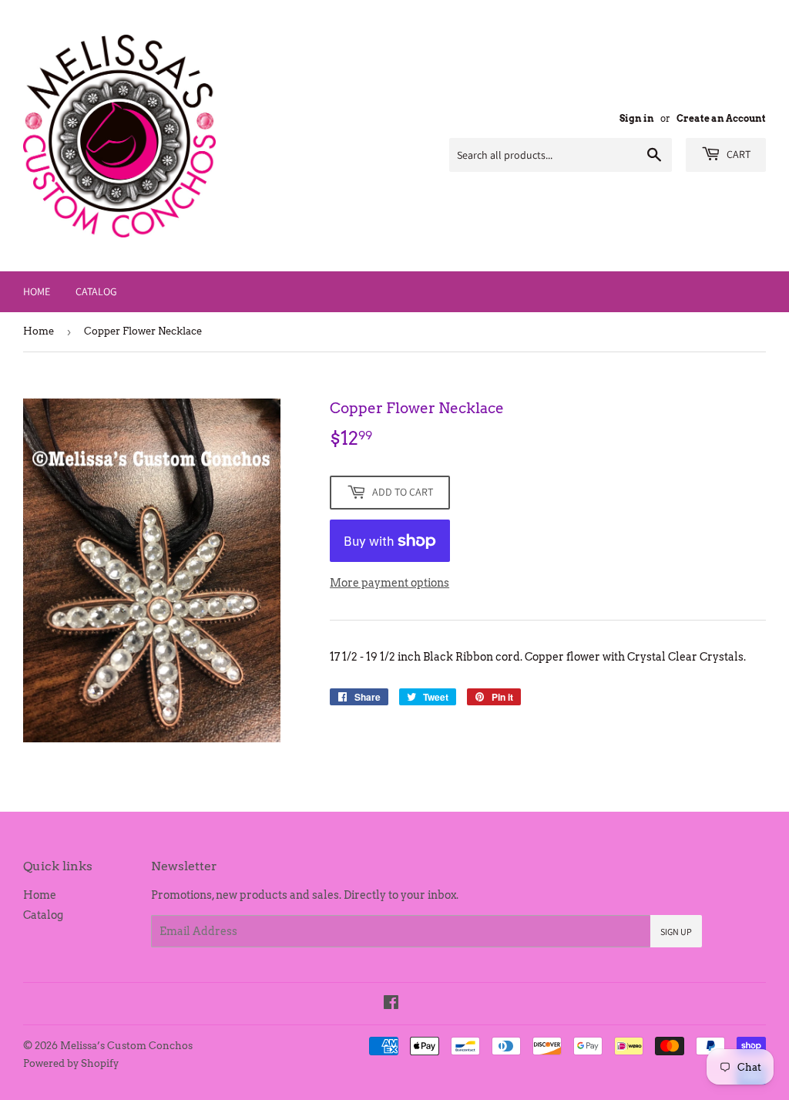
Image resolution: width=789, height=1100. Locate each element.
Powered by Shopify (71, 1063)
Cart (737, 154)
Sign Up (676, 931)
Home (36, 291)
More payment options (389, 583)
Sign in (636, 118)
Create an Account (721, 118)
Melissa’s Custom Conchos (126, 1045)
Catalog (96, 291)
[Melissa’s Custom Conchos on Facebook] (391, 1004)
